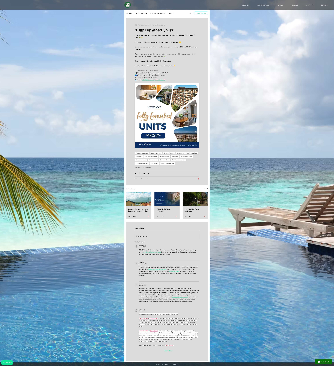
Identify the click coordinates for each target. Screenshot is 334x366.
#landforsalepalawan (191, 153)
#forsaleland (175, 156)
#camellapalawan (164, 160)
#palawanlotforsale (169, 153)
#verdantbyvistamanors (167, 163)
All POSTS (129, 13)
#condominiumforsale (142, 163)
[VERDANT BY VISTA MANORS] (167, 199)
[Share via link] (148, 173)
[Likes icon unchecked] (140, 258)
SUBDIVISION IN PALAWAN (143, 167)
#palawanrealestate (156, 153)
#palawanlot (180, 153)
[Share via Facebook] (135, 173)
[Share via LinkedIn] (144, 173)
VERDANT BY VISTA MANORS (163, 210)
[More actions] (198, 25)
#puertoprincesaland (151, 156)
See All (206, 188)
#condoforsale (154, 163)
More (170, 13)
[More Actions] (198, 246)
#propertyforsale (164, 156)
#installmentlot (153, 160)
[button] (190, 13)
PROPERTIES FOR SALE (157, 13)
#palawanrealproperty (142, 153)
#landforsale (139, 156)
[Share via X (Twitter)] (140, 173)
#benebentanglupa (186, 156)
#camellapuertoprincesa (178, 160)
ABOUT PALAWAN (141, 13)
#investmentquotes (141, 160)
